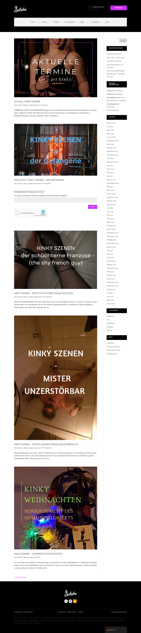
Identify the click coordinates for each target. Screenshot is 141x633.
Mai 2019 (110, 215)
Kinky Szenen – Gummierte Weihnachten (38, 554)
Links (107, 22)
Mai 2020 (110, 187)
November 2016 (112, 286)
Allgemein (37, 105)
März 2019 (110, 222)
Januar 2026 (111, 137)
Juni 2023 (110, 165)
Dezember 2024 (112, 151)
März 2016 (110, 300)
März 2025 (110, 144)
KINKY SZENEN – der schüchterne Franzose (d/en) (43, 293)
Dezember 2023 (112, 162)
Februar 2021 (111, 180)
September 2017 (112, 268)
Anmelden (110, 343)
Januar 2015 (111, 304)
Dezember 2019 (112, 197)
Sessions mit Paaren (114, 61)
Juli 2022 (110, 176)
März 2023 (110, 172)
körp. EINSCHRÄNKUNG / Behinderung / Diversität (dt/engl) (116, 73)
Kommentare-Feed (113, 350)
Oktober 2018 (111, 240)
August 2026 (111, 123)
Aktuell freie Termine (27, 101)
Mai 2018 (110, 254)
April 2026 (110, 130)
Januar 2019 (111, 229)
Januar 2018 (111, 261)
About (44, 22)
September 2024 (113, 155)
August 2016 (111, 289)
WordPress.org (112, 354)
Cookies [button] (81, 612)
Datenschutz (71, 612)
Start (32, 22)
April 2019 (110, 219)
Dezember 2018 (112, 233)
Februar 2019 (111, 226)
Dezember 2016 (112, 282)
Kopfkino (48, 183)
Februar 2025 (111, 148)
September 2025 (113, 141)
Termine (56, 22)
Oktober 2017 (111, 265)
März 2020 (110, 190)
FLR (42, 183)
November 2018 (112, 236)
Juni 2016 (110, 296)
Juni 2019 (110, 211)
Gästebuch (95, 22)
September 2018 (113, 243)
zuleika (19, 105)
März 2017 (110, 272)
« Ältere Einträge (20, 577)
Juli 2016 (110, 293)
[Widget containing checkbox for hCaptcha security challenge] (30, 213)
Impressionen (69, 22)
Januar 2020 (111, 194)
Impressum (62, 612)
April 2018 (110, 257)
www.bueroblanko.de (119, 612)
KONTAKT (118, 8)
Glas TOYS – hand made (115, 58)
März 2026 (110, 133)
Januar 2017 (111, 279)
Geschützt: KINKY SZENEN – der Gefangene (39, 180)
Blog (82, 22)
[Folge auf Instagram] (70, 601)
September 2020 (113, 183)
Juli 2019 (110, 208)
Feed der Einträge (113, 347)
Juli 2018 (110, 250)
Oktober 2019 (111, 201)
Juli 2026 (110, 126)
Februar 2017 (111, 275)
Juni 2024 (110, 158)
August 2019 (111, 204)
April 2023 (110, 169)
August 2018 (111, 247)
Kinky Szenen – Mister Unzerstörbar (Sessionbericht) (46, 444)
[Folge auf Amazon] (75, 601)
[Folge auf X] (66, 601)
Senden (92, 207)
